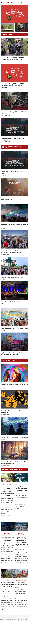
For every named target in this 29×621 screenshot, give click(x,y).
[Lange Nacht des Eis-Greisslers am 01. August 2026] (21, 477)
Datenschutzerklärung (10, 619)
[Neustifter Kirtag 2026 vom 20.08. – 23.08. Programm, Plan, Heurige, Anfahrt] (14, 14)
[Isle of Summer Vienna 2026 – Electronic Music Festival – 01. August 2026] (14, 187)
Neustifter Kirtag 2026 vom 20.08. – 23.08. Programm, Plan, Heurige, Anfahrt (14, 20)
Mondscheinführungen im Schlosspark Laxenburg (8, 538)
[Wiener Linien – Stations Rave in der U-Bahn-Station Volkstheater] (14, 213)
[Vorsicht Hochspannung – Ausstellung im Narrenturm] (14, 399)
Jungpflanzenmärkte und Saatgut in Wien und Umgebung (7, 584)
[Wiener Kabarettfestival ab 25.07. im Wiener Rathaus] (14, 290)
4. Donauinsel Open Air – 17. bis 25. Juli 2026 (14, 328)
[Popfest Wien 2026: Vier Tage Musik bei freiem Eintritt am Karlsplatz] (14, 342)
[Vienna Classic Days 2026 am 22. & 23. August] (14, 101)
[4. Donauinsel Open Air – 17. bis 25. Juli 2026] (14, 317)
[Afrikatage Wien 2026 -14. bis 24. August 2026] (14, 127)
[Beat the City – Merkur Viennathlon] (21, 573)
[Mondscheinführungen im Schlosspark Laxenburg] (7, 526)
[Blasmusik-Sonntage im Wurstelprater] (14, 266)
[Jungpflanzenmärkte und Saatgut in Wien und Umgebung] (7, 573)
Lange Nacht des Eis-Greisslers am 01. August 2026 (21, 488)
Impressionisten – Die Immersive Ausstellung (14, 437)
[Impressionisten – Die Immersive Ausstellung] (14, 426)
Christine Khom (7, 60)
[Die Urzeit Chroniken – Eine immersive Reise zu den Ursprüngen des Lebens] (14, 450)
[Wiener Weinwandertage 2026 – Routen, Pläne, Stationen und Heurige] (7, 477)
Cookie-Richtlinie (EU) (22, 619)
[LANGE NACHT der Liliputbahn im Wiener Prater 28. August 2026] (14, 47)
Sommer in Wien (7, 34)
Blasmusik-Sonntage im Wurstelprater (12, 277)
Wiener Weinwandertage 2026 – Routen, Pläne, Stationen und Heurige (7, 491)
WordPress (21, 616)
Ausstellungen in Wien (9, 360)
